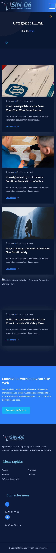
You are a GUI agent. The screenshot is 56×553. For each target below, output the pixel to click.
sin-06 (11, 101)
